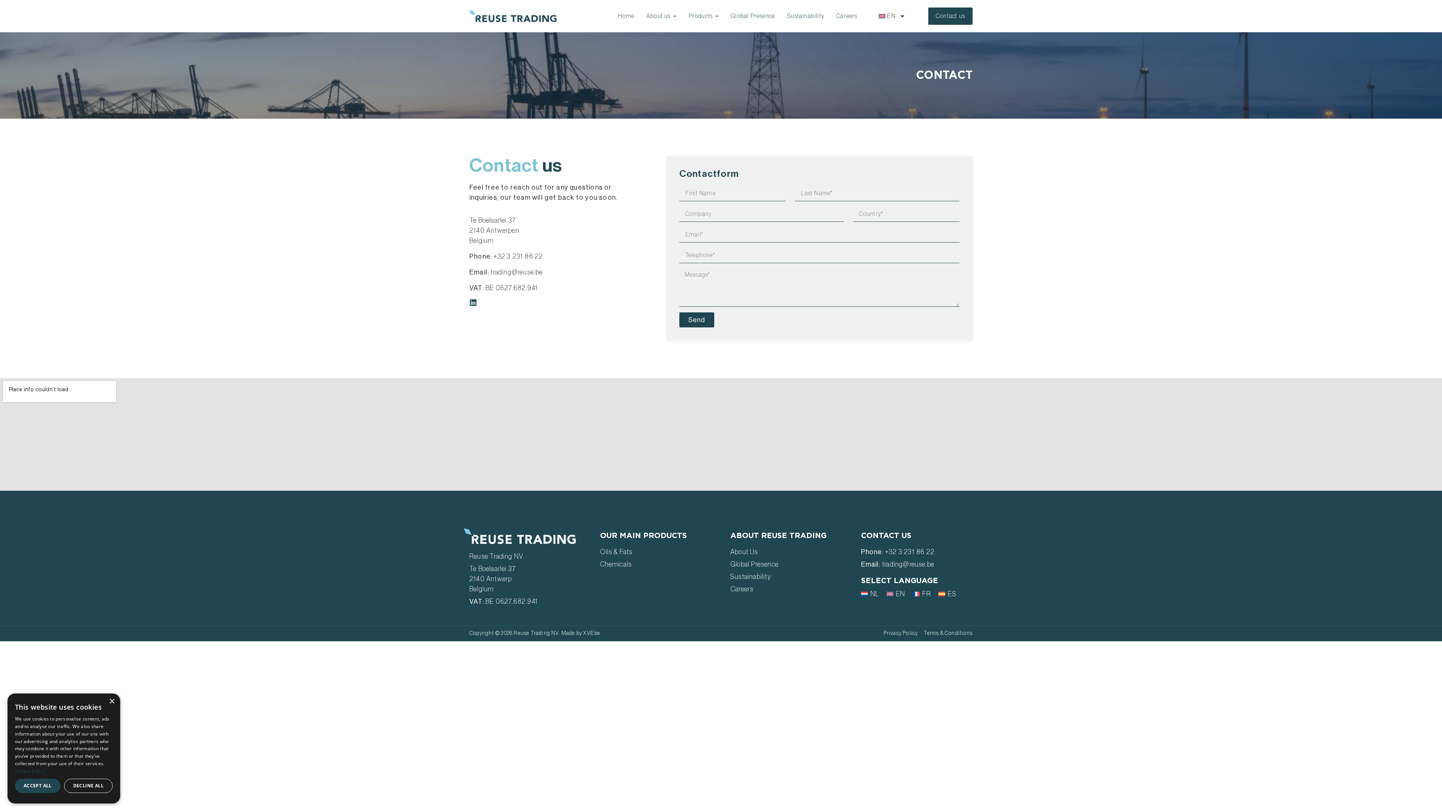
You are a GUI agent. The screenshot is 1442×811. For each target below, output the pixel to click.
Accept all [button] (38, 785)
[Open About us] (675, 16)
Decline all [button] (88, 785)
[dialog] (64, 748)
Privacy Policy (30, 771)
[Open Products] (717, 16)
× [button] (112, 701)
